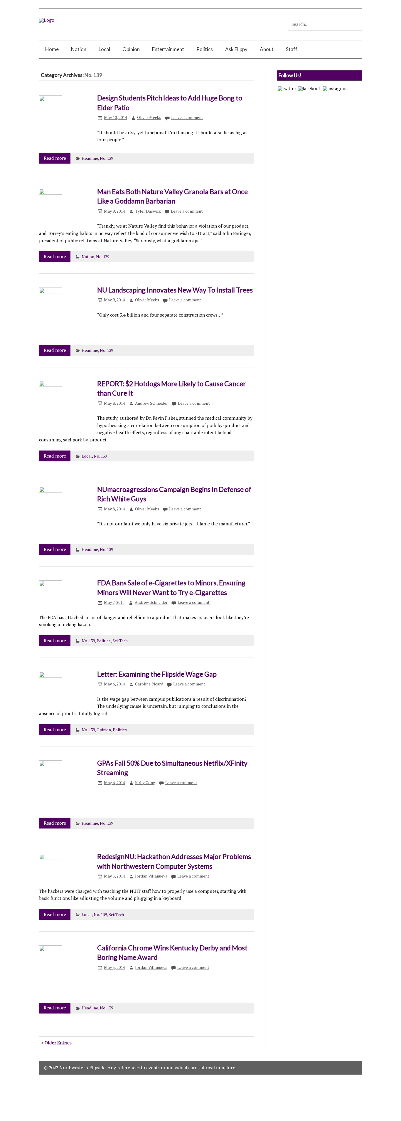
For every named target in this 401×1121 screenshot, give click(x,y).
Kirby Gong (145, 782)
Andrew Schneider (151, 403)
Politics (204, 49)
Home (52, 49)
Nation (78, 49)
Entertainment (168, 49)
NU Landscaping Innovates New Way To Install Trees (175, 290)
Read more (55, 158)
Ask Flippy (236, 49)
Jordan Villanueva (151, 876)
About (267, 49)
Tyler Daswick (148, 211)
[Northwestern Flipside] (46, 20)
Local (104, 49)
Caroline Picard (149, 684)
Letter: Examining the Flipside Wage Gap (157, 674)
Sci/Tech (120, 640)
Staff (291, 49)
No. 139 (106, 158)
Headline (90, 158)
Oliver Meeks (149, 117)
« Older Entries (56, 1043)
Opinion (131, 49)
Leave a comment (187, 117)
